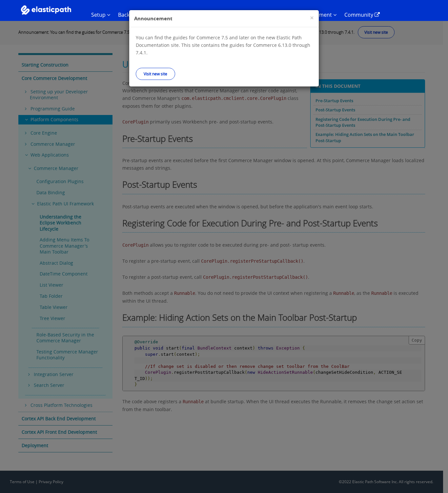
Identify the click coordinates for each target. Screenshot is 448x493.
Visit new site (155, 73)
